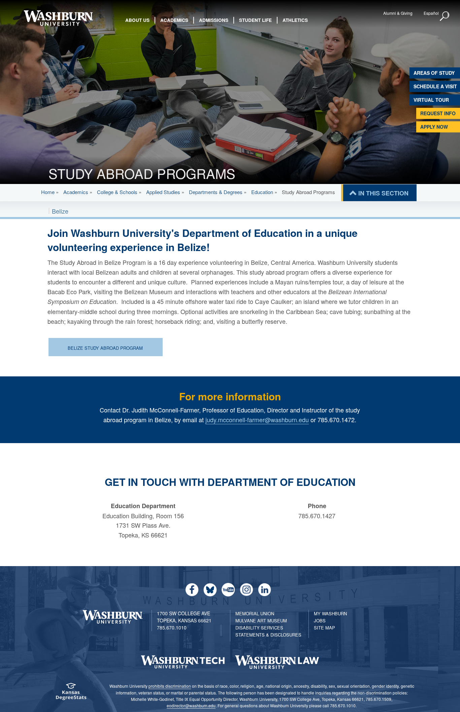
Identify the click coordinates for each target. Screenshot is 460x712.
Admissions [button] (213, 20)
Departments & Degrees (215, 191)
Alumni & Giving (398, 13)
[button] (445, 16)
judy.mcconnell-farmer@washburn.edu (257, 419)
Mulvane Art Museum (261, 620)
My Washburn (330, 613)
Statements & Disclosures (268, 634)
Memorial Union (254, 613)
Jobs (320, 620)
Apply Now (434, 126)
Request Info (438, 113)
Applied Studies (163, 191)
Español (431, 13)
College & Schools (117, 191)
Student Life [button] (255, 20)
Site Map (324, 627)
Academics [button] (174, 20)
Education (262, 191)
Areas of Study (434, 72)
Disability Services (259, 627)
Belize (60, 211)
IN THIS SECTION (383, 193)
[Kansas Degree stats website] (71, 694)
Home (48, 191)
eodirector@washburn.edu (191, 705)
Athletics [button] (295, 20)
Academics (75, 191)
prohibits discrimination (170, 686)
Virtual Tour (431, 99)
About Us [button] (137, 20)
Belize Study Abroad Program (105, 348)
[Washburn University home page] (58, 18)
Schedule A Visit (435, 86)
